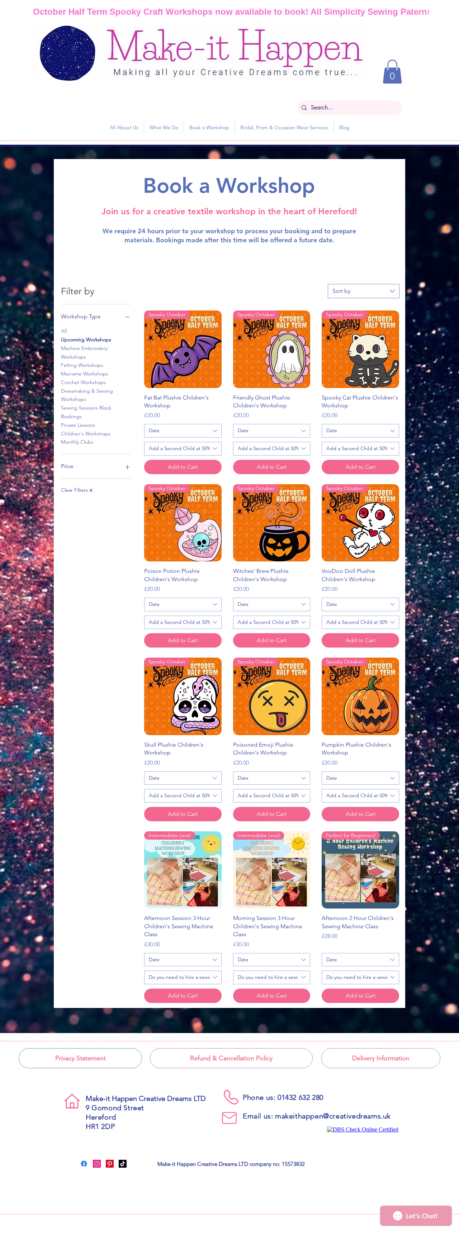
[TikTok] (123, 1164)
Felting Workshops (82, 365)
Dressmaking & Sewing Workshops (87, 395)
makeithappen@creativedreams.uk (333, 1116)
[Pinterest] (110, 1164)
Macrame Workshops (84, 373)
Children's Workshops (85, 433)
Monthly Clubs (77, 442)
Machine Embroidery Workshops (84, 352)
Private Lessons (78, 425)
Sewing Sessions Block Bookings (86, 412)
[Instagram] (97, 1164)
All (64, 331)
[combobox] (363, 291)
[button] (392, 72)
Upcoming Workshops (86, 339)
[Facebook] (84, 1164)
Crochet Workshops (83, 382)
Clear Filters (76, 490)
